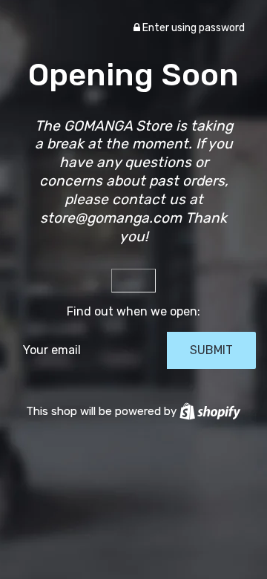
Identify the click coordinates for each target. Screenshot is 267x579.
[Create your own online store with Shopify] (209, 411)
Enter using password (192, 28)
